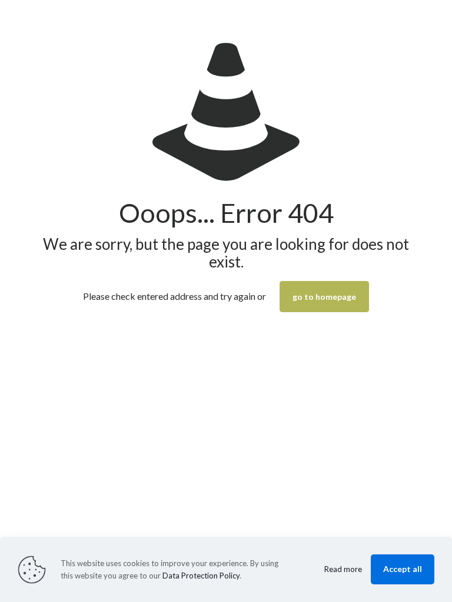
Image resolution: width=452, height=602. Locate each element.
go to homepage (324, 297)
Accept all (402, 569)
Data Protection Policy (201, 575)
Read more (343, 569)
